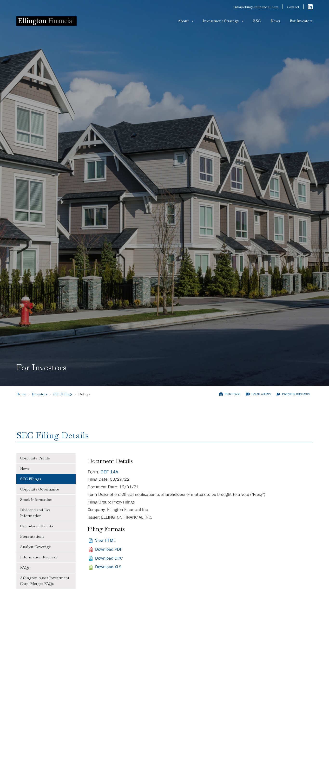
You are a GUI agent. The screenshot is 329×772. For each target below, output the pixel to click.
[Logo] (46, 21)
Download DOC (109, 558)
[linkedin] (310, 6)
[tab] (46, 458)
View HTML (105, 540)
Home (21, 394)
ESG (257, 21)
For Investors (301, 21)
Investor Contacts (296, 394)
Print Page (232, 394)
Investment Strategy (221, 21)
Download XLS (108, 567)
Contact (293, 7)
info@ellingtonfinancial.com (256, 7)
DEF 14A (109, 472)
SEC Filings (62, 394)
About (183, 21)
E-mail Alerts (261, 394)
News (275, 21)
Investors (39, 394)
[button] (185, 21)
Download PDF (108, 549)
